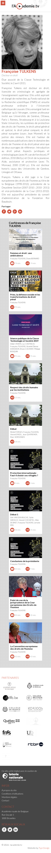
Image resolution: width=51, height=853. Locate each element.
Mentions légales (9, 797)
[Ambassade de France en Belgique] (13, 756)
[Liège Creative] (13, 744)
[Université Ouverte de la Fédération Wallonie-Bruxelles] (37, 733)
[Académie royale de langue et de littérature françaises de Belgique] (13, 698)
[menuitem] (25, 790)
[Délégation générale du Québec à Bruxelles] (13, 721)
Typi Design (44, 848)
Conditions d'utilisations (12, 793)
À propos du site (9, 790)
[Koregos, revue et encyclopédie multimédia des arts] (37, 709)
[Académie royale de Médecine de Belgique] (37, 686)
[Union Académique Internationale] (37, 721)
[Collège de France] (13, 709)
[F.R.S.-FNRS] (13, 733)
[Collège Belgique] (37, 698)
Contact (5, 800)
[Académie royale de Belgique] (13, 686)
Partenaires (10, 677)
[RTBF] (37, 744)
